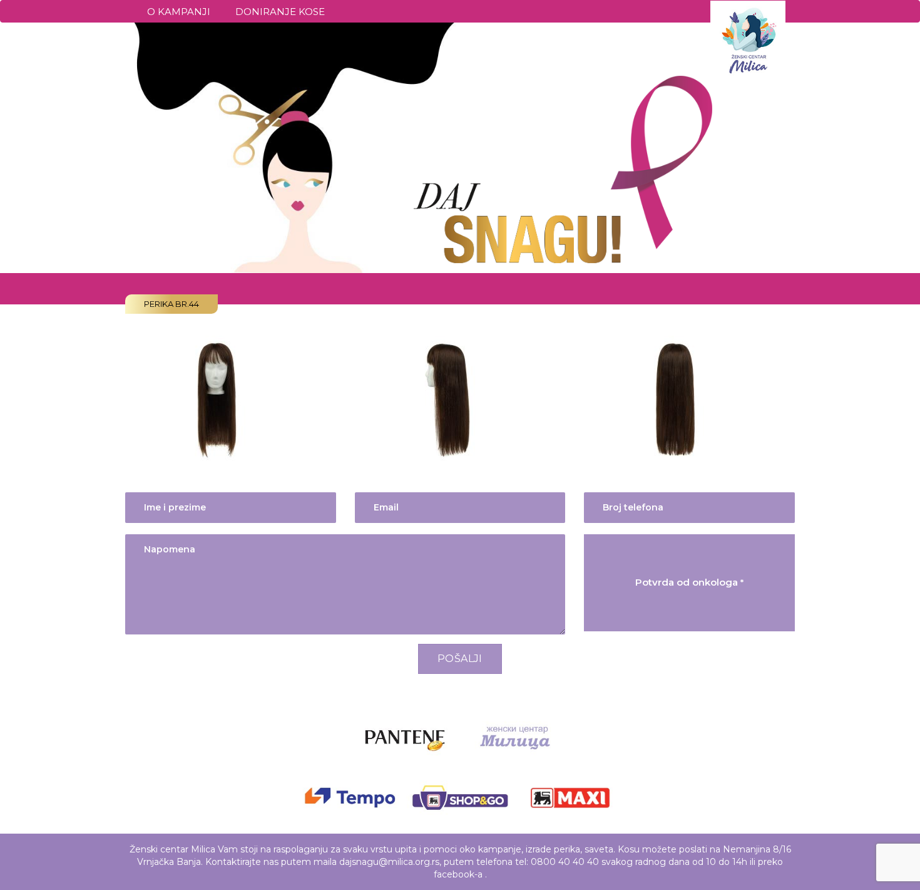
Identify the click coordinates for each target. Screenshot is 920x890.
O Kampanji (178, 12)
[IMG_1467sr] (449, 397)
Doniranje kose (280, 12)
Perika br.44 (171, 304)
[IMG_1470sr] (678, 397)
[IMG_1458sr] (219, 397)
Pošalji (460, 659)
